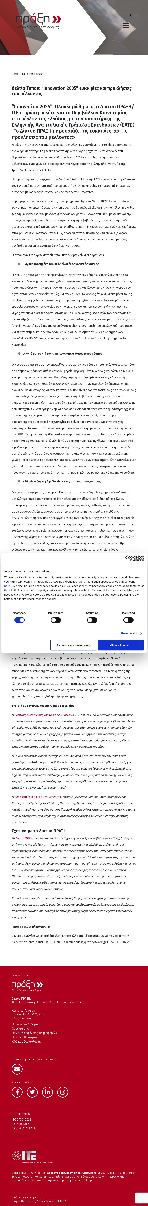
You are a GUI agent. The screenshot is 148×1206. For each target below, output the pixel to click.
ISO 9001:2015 (21, 1124)
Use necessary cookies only (73, 645)
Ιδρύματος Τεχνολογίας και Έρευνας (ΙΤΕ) (73, 1172)
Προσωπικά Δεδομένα (26, 1024)
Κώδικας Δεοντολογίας (26, 1041)
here (7, 585)
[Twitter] (34, 1092)
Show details (128, 633)
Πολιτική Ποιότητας (25, 1037)
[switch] (56, 620)
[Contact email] (19, 1068)
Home (15, 73)
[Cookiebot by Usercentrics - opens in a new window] (128, 558)
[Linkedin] (49, 1092)
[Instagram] (64, 1092)
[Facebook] (19, 1092)
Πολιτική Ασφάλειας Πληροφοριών (34, 1033)
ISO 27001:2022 (21, 1119)
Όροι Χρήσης (20, 1028)
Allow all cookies (120, 645)
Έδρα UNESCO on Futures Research (37, 797)
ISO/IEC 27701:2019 (24, 1128)
